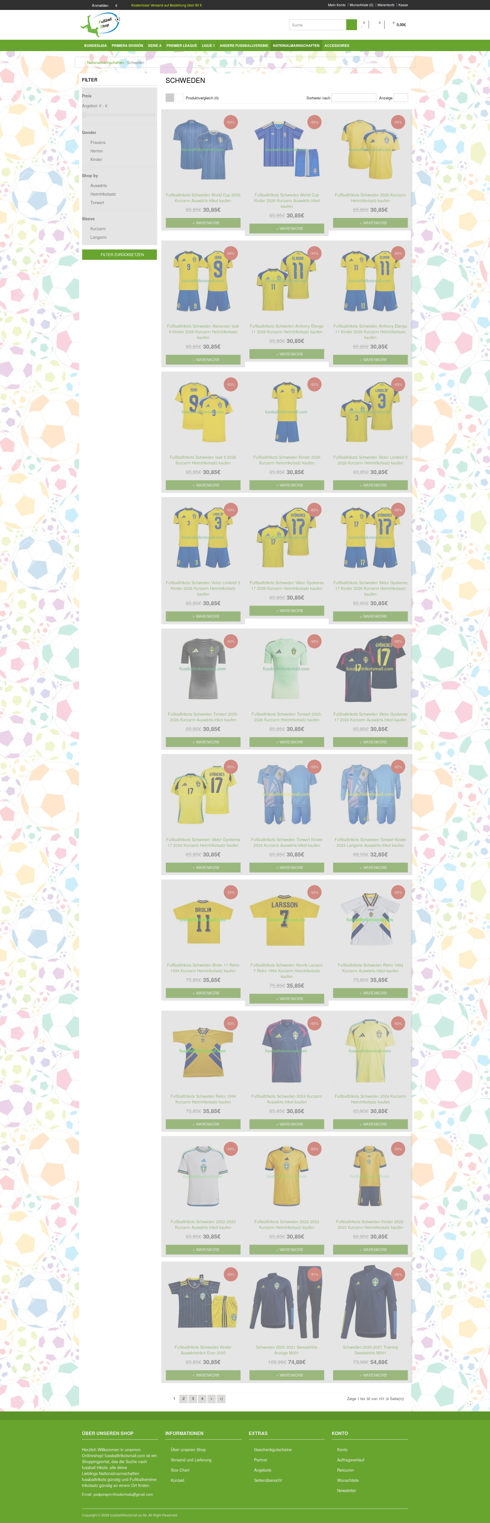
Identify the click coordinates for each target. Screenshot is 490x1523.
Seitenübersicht (268, 1480)
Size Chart (180, 1470)
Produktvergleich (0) (202, 97)
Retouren (345, 1470)
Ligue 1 (208, 45)
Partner (260, 1460)
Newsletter (346, 1490)
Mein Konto (337, 5)
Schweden (135, 62)
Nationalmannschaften (296, 45)
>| (221, 1398)
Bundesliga (95, 45)
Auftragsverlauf (350, 1460)
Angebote (262, 1470)
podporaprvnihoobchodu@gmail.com (123, 1494)
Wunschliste (348, 1480)
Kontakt (177, 1480)
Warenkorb (385, 5)
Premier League (181, 45)
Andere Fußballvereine (244, 45)
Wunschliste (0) (361, 5)
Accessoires (336, 45)
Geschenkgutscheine (273, 1449)
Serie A (155, 45)
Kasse (403, 5)
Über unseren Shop (188, 1449)
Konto (342, 1449)
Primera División (127, 45)
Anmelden (99, 5)
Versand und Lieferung (191, 1460)
